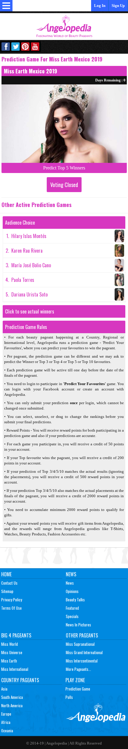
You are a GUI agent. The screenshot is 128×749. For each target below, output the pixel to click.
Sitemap (7, 591)
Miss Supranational (80, 644)
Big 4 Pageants (16, 635)
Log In (99, 5)
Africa (5, 722)
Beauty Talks (75, 600)
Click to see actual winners (29, 311)
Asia (4, 689)
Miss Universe (11, 652)
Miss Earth (9, 661)
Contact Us (9, 583)
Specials (72, 616)
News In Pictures (78, 625)
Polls (69, 697)
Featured (72, 608)
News (71, 574)
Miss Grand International (84, 652)
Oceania (7, 730)
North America (12, 705)
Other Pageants (82, 635)
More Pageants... (78, 669)
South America (12, 697)
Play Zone (75, 680)
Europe (6, 714)
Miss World (9, 644)
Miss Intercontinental (82, 661)
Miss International (14, 669)
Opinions (72, 591)
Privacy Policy (11, 600)
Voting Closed (64, 185)
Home (6, 574)
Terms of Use (11, 608)
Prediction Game (77, 689)
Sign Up (118, 5)
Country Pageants (20, 680)
